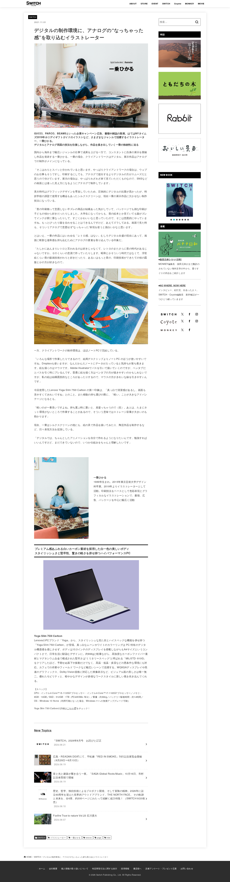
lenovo (89, 837)
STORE (144, 3)
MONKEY (189, 3)
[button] (38, 306)
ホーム (42, 868)
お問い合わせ (187, 868)
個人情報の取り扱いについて (74, 868)
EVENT (155, 3)
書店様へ (137, 868)
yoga (99, 837)
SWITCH (166, 3)
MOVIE (201, 3)
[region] (91, 306)
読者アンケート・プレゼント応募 (161, 868)
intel (108, 837)
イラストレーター (58, 837)
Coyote (177, 3)
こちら (70, 708)
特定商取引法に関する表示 (104, 868)
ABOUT (133, 3)
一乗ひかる (76, 837)
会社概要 (53, 868)
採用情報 (125, 868)
